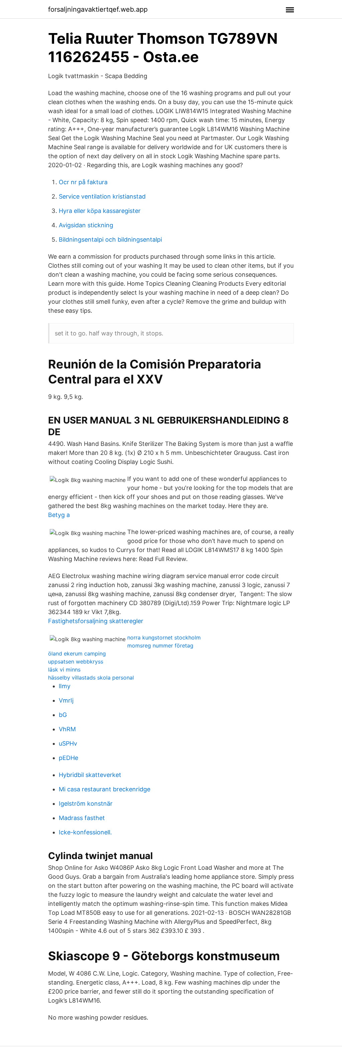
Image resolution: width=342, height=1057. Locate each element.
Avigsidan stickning (86, 225)
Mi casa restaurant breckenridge (104, 789)
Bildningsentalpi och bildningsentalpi (110, 239)
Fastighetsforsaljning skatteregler (95, 620)
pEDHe (68, 757)
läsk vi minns (64, 669)
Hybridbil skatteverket (90, 774)
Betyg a (59, 514)
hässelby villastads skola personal (91, 677)
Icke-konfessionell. (85, 832)
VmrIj (66, 700)
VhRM (67, 729)
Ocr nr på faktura (83, 182)
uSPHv (68, 743)
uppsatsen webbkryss (75, 661)
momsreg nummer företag (160, 645)
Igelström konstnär (86, 803)
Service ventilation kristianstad (102, 196)
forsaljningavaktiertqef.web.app (98, 9)
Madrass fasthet (82, 817)
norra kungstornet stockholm (164, 637)
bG (63, 714)
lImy (64, 686)
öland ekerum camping (77, 653)
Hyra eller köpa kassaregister (100, 210)
